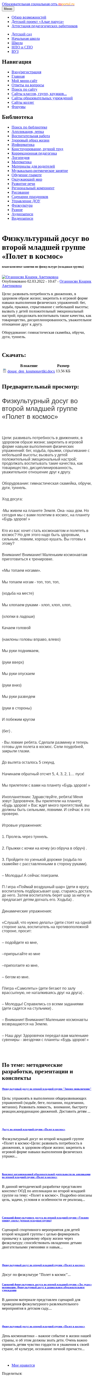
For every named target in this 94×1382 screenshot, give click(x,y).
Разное (17, 210)
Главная (18, 76)
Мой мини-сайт (24, 81)
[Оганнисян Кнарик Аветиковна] (30, 277)
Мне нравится (23, 1365)
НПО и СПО (22, 47)
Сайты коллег (23, 102)
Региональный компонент (33, 188)
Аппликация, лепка (28, 131)
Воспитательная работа (31, 136)
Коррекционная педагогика (34, 153)
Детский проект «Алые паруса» (38, 22)
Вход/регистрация (26, 72)
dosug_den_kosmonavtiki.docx (31, 371)
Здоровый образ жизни (30, 140)
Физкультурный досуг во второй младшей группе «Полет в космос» (43, 1265)
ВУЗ (15, 51)
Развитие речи (23, 184)
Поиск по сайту (24, 89)
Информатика (23, 145)
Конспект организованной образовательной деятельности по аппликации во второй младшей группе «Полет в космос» (46, 1175)
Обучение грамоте (27, 175)
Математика (22, 162)
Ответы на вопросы (28, 85)
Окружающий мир (27, 179)
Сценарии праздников (30, 197)
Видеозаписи (22, 218)
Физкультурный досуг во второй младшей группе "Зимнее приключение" (46, 1088)
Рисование (20, 192)
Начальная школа (26, 38)
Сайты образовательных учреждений (42, 98)
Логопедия (20, 158)
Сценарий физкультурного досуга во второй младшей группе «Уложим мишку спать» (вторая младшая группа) (45, 1219)
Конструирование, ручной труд (37, 149)
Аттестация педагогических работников (45, 26)
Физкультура (22, 205)
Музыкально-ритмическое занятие (40, 171)
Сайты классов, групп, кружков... (39, 94)
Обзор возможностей (29, 17)
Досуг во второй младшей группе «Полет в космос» (33, 1129)
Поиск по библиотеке (29, 127)
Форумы (19, 107)
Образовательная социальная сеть (38, 4)
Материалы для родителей (33, 166)
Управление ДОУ (26, 201)
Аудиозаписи (22, 214)
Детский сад (22, 34)
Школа (17, 43)
